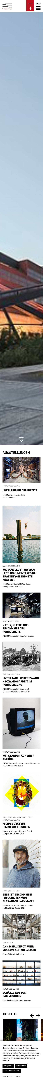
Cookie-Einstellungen (11, 1071)
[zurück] (32, 1015)
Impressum (17, 1076)
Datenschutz (7, 1076)
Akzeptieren (8, 1066)
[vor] (38, 1015)
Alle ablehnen (21, 1066)
